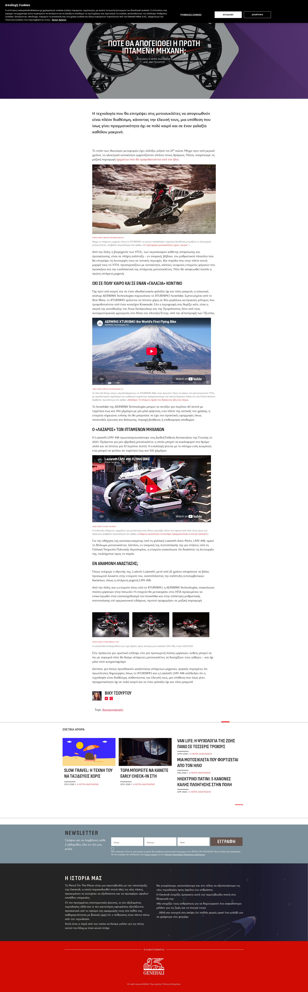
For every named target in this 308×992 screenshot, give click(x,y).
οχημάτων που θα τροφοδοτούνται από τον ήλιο (147, 159)
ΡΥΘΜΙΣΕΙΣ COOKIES (190, 14)
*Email (182, 843)
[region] (154, 11)
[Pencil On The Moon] (154, 966)
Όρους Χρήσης (59, 20)
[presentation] (239, 805)
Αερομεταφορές (112, 709)
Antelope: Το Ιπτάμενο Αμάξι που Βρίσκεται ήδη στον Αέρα (158, 399)
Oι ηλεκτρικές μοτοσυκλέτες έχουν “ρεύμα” (165, 245)
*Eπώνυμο (150, 843)
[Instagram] (111, 698)
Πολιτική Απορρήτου (172, 984)
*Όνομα (116, 843)
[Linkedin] (106, 698)
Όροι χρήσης (156, 984)
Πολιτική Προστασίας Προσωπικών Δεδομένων (185, 854)
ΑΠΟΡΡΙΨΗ (257, 14)
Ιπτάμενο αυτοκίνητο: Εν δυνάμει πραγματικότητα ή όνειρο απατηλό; (172, 533)
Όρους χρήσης (151, 854)
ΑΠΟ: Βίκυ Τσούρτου (154, 62)
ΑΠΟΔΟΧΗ (228, 14)
